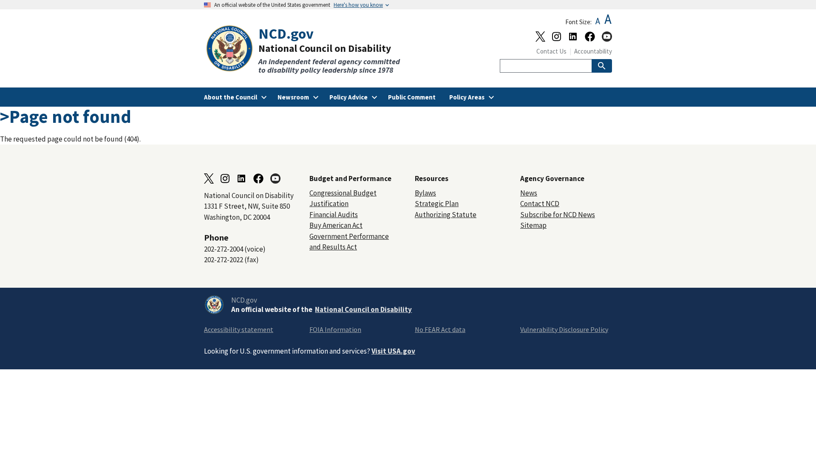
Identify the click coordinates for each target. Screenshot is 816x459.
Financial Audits (333, 214)
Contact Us (551, 51)
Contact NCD (539, 203)
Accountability (593, 51)
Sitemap (533, 225)
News (528, 193)
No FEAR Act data (440, 329)
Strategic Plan (437, 203)
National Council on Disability (363, 309)
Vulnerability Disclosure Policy (564, 329)
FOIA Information (335, 329)
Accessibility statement (238, 329)
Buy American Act (336, 225)
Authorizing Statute (445, 214)
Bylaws (425, 193)
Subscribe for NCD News (557, 214)
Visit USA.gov (393, 351)
